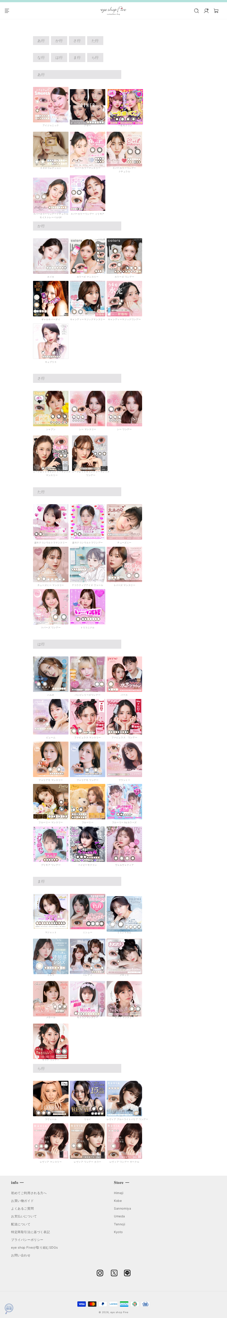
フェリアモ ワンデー (88, 780)
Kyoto (118, 1232)
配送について (21, 1224)
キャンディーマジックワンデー (124, 319)
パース (124, 694)
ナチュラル (124, 171)
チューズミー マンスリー (50, 585)
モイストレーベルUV (51, 217)
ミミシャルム (124, 932)
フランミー (124, 780)
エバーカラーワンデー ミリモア (87, 213)
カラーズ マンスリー (88, 276)
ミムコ (50, 974)
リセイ (87, 1119)
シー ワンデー (124, 429)
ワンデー (90, 475)
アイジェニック (51, 125)
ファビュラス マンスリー (87, 737)
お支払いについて (24, 1216)
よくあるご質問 (22, 1208)
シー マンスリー (87, 429)
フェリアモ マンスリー (51, 780)
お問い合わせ (21, 1255)
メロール (50, 1017)
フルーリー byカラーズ (124, 822)
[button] (9, 11)
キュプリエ (51, 361)
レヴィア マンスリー (51, 1161)
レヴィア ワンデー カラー (87, 1161)
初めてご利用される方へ (29, 1193)
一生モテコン (125, 125)
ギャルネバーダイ (50, 319)
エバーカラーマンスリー (88, 167)
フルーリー (88, 822)
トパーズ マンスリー (124, 585)
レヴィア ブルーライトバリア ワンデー (127, 1119)
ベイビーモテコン (87, 865)
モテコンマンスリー (87, 1017)
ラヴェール (51, 1119)
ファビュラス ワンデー (124, 737)
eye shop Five (119, 1312)
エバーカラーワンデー (124, 167)
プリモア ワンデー (51, 865)
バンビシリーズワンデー (88, 694)
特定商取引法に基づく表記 (30, 1232)
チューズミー (124, 542)
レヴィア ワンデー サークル (124, 1161)
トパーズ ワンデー (51, 627)
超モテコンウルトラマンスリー (50, 542)
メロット (124, 974)
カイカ (50, 276)
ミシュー (87, 932)
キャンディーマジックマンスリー (87, 319)
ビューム (50, 737)
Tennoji (119, 1224)
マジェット (51, 932)
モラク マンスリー (124, 1017)
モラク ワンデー (50, 1059)
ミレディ (87, 974)
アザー (87, 125)
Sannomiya (122, 1208)
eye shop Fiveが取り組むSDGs (34, 1247)
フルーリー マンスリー (51, 822)
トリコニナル (87, 627)
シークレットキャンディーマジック (91, 471)
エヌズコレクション (50, 167)
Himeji (118, 1193)
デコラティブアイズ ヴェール (87, 585)
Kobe (118, 1200)
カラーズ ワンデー (124, 276)
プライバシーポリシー (27, 1240)
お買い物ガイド (22, 1200)
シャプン (50, 429)
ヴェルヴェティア (124, 865)
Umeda (119, 1216)
